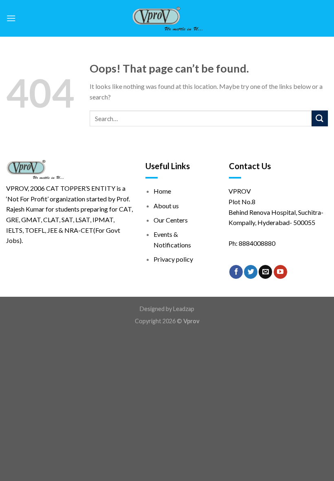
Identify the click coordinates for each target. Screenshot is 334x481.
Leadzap (183, 308)
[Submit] (320, 118)
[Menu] (11, 18)
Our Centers (171, 220)
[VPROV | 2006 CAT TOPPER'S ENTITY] (167, 18)
